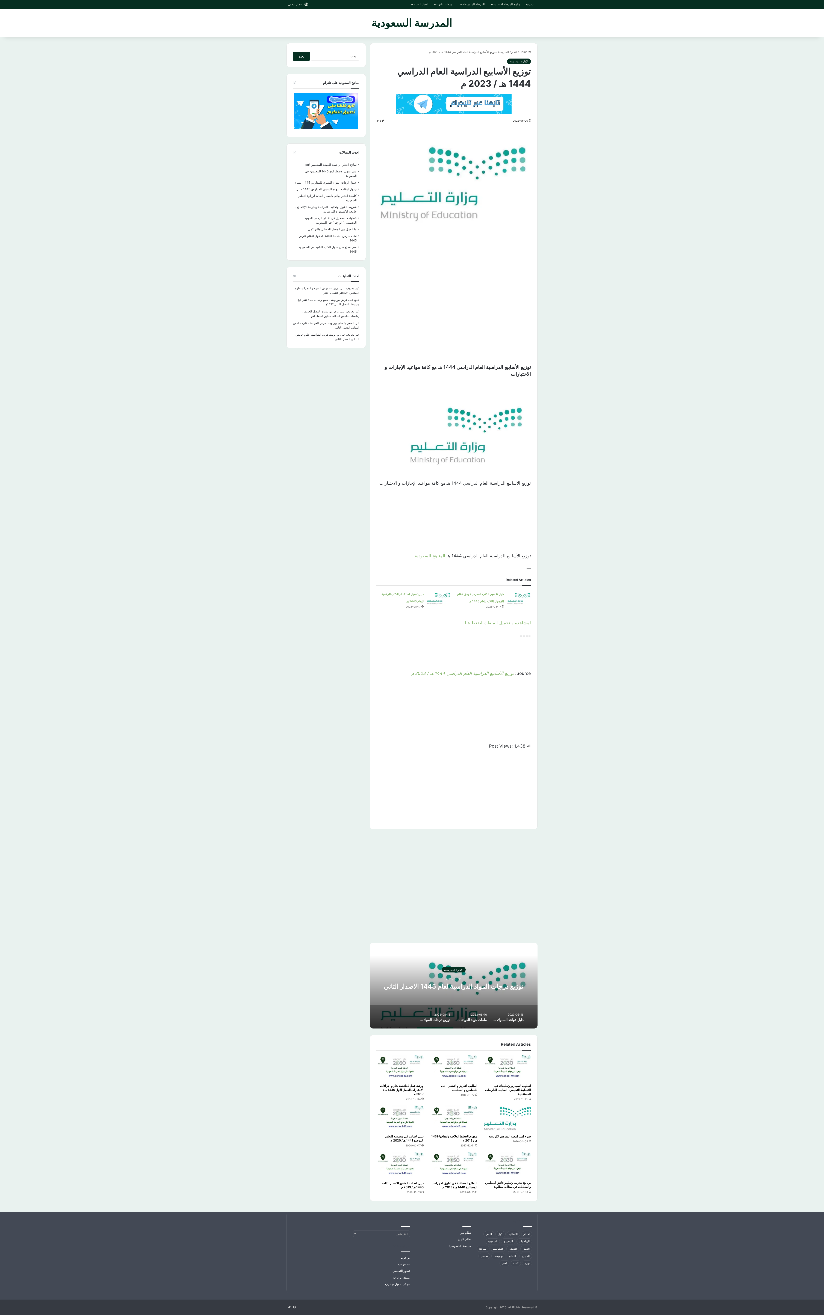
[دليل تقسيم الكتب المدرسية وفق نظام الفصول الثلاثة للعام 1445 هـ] (519, 598)
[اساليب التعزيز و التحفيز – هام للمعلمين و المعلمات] (453, 1068)
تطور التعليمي (401, 1271)
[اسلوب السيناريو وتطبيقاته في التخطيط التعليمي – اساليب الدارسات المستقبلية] (507, 1068)
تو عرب (405, 1257)
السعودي (508, 1241)
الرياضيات (524, 1241)
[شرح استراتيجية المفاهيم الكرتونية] (507, 1118)
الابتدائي (513, 1234)
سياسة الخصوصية (460, 1246)
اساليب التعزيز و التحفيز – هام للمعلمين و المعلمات (459, 1088)
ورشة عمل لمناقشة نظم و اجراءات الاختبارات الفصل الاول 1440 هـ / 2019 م (402, 1090)
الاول (500, 1234)
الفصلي (513, 1248)
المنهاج (526, 1256)
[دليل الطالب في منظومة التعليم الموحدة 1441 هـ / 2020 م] (400, 1118)
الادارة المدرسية (507, 52)
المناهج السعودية (430, 555)
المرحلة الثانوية (445, 4)
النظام (512, 1256)
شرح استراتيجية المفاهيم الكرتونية (510, 1136)
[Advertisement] (453, 267)
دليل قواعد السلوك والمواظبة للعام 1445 (454, 986)
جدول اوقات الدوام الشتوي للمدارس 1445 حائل (326, 189)
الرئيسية (530, 4)
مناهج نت (404, 1264)
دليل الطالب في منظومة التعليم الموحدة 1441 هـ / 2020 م (404, 1138)
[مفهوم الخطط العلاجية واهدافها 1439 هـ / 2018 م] (453, 1118)
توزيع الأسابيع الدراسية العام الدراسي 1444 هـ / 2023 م (462, 673)
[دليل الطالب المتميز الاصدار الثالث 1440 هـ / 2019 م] (400, 1165)
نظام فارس (464, 1239)
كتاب (515, 1263)
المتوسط (498, 1248)
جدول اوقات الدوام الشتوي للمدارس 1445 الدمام (326, 182)
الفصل (526, 1248)
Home (524, 52)
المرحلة (483, 1248)
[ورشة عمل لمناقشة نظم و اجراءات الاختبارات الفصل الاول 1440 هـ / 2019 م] (400, 1068)
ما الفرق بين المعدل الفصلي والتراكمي (332, 229)
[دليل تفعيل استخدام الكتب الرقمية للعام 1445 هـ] (438, 598)
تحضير (484, 1256)
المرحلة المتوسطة (474, 4)
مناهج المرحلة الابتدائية (506, 4)
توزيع (527, 1263)
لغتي (504, 1263)
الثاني (489, 1234)
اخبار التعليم (421, 4)
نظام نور (465, 1232)
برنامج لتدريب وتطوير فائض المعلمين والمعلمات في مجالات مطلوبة (508, 1184)
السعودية (492, 1241)
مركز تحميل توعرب (397, 1284)
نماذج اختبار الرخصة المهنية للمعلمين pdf (331, 164)
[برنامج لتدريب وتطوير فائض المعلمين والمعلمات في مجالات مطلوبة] (507, 1165)
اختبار (527, 1234)
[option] (454, 985)
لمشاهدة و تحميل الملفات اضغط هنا (498, 622)
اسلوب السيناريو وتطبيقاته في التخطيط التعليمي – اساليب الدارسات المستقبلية (508, 1090)
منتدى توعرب (401, 1277)
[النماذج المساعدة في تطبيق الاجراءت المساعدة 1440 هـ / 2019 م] (453, 1165)
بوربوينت (498, 1256)
